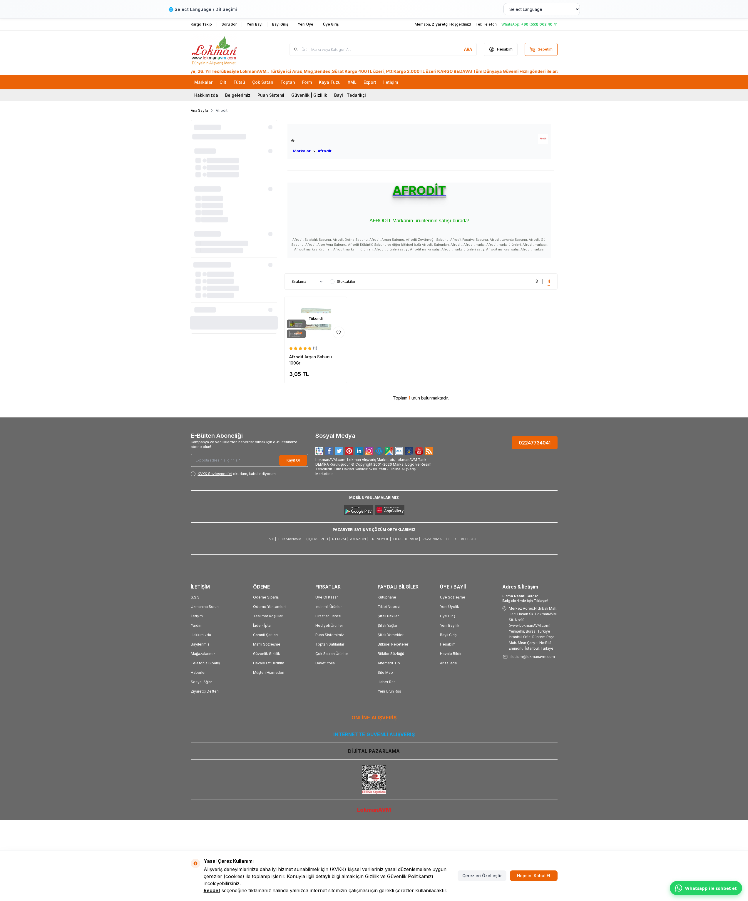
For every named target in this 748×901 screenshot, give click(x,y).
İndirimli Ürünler (328, 606)
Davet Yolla (325, 663)
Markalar (303, 150)
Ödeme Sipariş (266, 597)
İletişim (197, 616)
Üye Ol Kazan (327, 597)
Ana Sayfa (199, 110)
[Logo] (226, 49)
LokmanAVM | (290, 539)
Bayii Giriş (448, 635)
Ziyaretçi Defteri (205, 691)
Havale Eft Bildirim (268, 663)
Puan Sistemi (270, 95)
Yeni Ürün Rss (389, 691)
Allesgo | (470, 539)
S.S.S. (195, 597)
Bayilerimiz (200, 644)
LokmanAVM (374, 810)
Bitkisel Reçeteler (393, 644)
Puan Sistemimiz (329, 635)
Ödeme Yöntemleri (269, 606)
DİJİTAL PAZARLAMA (374, 751)
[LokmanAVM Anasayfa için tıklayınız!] (311, 140)
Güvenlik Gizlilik (266, 653)
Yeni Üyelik (449, 606)
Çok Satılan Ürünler (331, 653)
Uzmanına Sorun (205, 606)
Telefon (490, 24)
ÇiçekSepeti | (318, 539)
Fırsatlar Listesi (328, 616)
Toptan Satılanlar (329, 644)
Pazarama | (433, 539)
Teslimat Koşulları (268, 616)
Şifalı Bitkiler (388, 616)
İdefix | (452, 539)
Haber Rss (387, 682)
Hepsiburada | (406, 539)
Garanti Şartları (265, 635)
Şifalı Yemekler (391, 635)
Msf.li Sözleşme (266, 644)
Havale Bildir (450, 653)
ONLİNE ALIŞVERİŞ (374, 718)
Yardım (197, 625)
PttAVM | (340, 539)
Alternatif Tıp (389, 663)
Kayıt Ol (293, 460)
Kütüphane (387, 597)
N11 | (272, 539)
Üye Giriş (447, 616)
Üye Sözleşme (452, 597)
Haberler (198, 672)
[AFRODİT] (543, 139)
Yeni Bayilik (449, 625)
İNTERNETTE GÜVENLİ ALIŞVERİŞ (374, 734)
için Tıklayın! (525, 598)
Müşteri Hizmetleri (268, 672)
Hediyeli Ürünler (329, 625)
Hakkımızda (206, 95)
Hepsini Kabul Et (533, 875)
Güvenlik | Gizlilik (309, 95)
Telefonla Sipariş (205, 663)
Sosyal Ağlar (201, 682)
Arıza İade (448, 663)
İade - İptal (262, 625)
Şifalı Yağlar (387, 625)
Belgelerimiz (237, 95)
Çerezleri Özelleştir (482, 875)
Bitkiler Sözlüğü (391, 653)
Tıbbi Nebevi (389, 606)
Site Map (385, 672)
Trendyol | (380, 539)
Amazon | (359, 539)
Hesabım (448, 644)
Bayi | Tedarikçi (350, 95)
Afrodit (324, 150)
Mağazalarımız (203, 653)
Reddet (212, 890)
